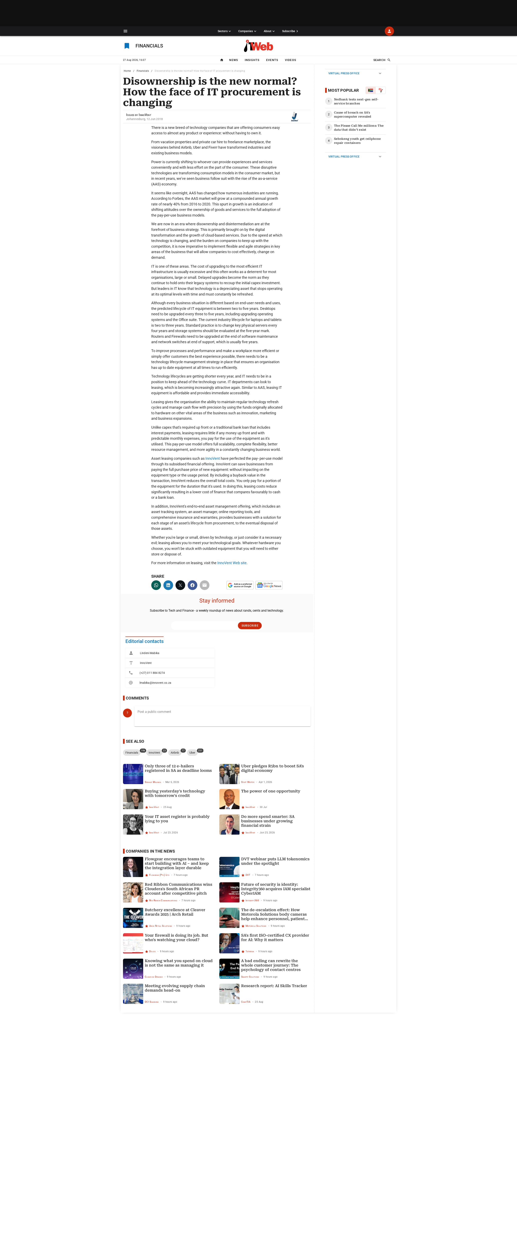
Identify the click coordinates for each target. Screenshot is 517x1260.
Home (127, 70)
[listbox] (169, 668)
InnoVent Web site (232, 563)
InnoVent (212, 458)
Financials (143, 70)
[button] (125, 31)
